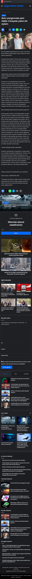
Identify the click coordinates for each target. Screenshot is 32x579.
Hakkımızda (3, 575)
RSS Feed (11, 567)
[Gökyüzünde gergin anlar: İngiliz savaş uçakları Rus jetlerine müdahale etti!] (24, 437)
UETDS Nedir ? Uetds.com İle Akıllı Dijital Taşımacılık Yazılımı (8, 427)
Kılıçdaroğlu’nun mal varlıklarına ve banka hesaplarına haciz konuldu (20, 404)
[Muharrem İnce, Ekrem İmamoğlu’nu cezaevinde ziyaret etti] (8, 288)
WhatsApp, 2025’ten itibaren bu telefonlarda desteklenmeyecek (19, 503)
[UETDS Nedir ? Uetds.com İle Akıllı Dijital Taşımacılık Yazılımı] (8, 420)
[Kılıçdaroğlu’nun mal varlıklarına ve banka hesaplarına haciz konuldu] (6, 405)
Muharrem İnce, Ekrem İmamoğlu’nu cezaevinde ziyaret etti (8, 294)
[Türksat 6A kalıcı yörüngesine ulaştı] (5, 485)
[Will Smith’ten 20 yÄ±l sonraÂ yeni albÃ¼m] (6, 380)
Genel (9, 12)
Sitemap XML (5, 567)
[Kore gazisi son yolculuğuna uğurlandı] (24, 288)
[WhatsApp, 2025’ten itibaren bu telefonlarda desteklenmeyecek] (5, 505)
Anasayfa (4, 12)
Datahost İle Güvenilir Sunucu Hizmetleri (7, 443)
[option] (16, 203)
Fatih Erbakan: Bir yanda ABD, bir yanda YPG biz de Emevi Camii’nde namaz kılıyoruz (20, 386)
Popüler (5, 374)
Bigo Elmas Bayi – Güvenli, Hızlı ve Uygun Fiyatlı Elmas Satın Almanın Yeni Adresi (15, 206)
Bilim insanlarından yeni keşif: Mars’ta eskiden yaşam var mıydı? (19, 490)
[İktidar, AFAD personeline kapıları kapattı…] (6, 393)
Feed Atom (26, 567)
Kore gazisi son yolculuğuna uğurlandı (23, 293)
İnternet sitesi (4, 355)
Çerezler (21, 575)
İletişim (8, 575)
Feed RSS (21, 567)
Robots (16, 567)
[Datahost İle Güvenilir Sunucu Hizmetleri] (8, 437)
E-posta (3, 349)
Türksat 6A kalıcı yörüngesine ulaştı (20, 483)
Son (16, 374)
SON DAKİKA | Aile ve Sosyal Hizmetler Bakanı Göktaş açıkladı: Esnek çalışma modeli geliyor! (20, 399)
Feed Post (16, 569)
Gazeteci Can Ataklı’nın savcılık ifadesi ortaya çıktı (7, 309)
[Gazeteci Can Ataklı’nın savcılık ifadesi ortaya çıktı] (8, 302)
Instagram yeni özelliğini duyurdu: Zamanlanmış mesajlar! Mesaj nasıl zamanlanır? (20, 497)
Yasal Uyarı (18, 577)
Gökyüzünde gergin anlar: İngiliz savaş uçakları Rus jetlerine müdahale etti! (22, 445)
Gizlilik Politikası (14, 575)
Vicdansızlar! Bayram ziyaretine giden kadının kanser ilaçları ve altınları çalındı (23, 310)
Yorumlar (26, 374)
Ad (2, 342)
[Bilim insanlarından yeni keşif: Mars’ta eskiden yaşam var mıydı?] (5, 491)
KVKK (25, 575)
